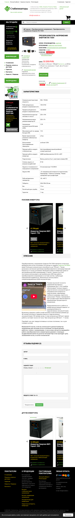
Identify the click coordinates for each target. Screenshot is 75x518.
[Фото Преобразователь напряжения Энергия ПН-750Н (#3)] (32, 51)
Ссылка (43, 373)
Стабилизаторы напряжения (10, 27)
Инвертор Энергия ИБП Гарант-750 (40, 232)
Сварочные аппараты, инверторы (9, 42)
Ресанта (50, 7)
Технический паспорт (30, 70)
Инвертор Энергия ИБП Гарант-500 (40, 445)
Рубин (55, 7)
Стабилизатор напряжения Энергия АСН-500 (12, 110)
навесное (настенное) (55, 45)
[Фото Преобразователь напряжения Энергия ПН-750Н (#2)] (28, 51)
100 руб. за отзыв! (51, 84)
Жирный (27, 373)
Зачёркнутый (34, 373)
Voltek (40, 7)
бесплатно (61, 64)
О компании (60, 2)
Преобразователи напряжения (10, 32)
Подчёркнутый (32, 373)
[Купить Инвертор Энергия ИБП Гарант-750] (41, 215)
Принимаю (68, 515)
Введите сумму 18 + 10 (30, 395)
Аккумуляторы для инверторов (11, 36)
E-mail (26, 358)
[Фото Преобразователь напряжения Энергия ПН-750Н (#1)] (25, 51)
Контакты (9, 72)
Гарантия (67, 2)
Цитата (38, 373)
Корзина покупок (25, 2)
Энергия (45, 7)
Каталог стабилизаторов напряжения (27, 491)
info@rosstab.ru (46, 55)
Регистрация (34, 2)
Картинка (46, 373)
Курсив (29, 373)
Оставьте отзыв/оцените (58, 83)
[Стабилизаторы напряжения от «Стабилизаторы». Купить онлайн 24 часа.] (16, 7)
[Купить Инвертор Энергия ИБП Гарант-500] (41, 428)
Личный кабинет (14, 2)
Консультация (43, 74)
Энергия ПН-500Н (64, 265)
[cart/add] (8, 125)
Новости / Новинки (12, 74)
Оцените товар (28, 365)
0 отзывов (41, 83)
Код (41, 373)
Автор (25, 351)
